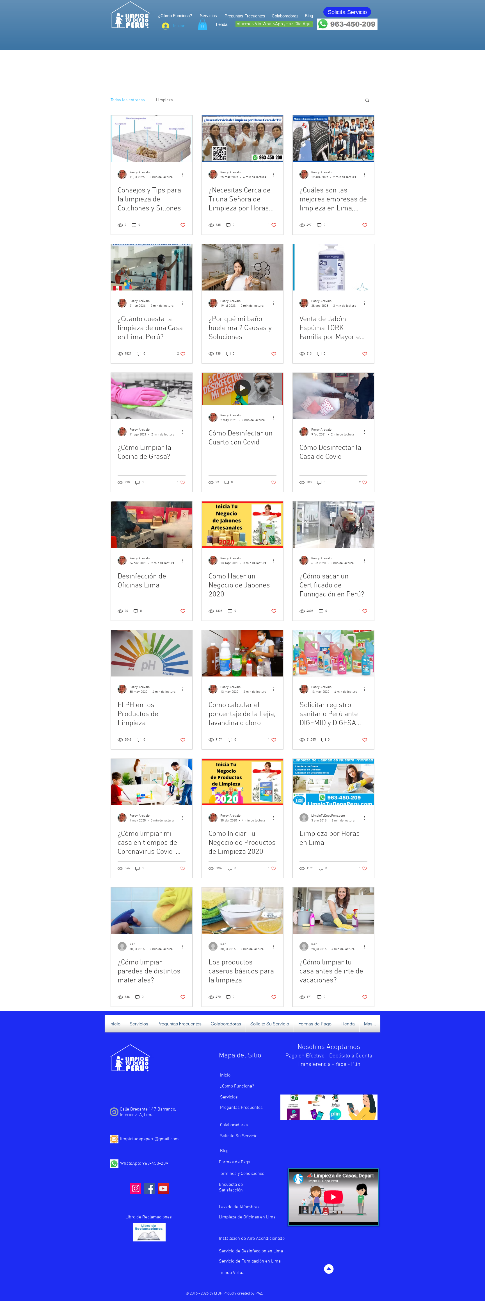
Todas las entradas (128, 100)
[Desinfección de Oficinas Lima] (151, 524)
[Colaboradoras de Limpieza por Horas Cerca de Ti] (242, 138)
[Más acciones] (184, 174)
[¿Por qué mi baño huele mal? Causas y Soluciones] (242, 267)
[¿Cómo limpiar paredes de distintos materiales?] (151, 910)
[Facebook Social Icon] (149, 1188)
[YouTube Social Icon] (163, 1188)
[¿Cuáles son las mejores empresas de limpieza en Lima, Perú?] (333, 138)
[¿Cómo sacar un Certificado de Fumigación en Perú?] (333, 524)
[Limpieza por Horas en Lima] (333, 782)
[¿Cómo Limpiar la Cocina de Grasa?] (151, 396)
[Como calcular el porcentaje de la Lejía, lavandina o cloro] (242, 653)
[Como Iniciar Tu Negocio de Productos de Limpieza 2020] (242, 782)
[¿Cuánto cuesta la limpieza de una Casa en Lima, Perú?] (151, 267)
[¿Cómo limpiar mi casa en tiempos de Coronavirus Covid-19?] (151, 782)
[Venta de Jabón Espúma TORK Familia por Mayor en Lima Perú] (333, 267)
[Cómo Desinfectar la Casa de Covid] (333, 396)
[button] (202, 24)
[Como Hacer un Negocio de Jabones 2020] (242, 524)
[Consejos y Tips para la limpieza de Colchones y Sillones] (151, 138)
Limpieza (164, 100)
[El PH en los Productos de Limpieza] (151, 653)
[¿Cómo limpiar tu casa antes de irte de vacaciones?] (333, 910)
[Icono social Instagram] (135, 1188)
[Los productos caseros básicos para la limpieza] (242, 910)
